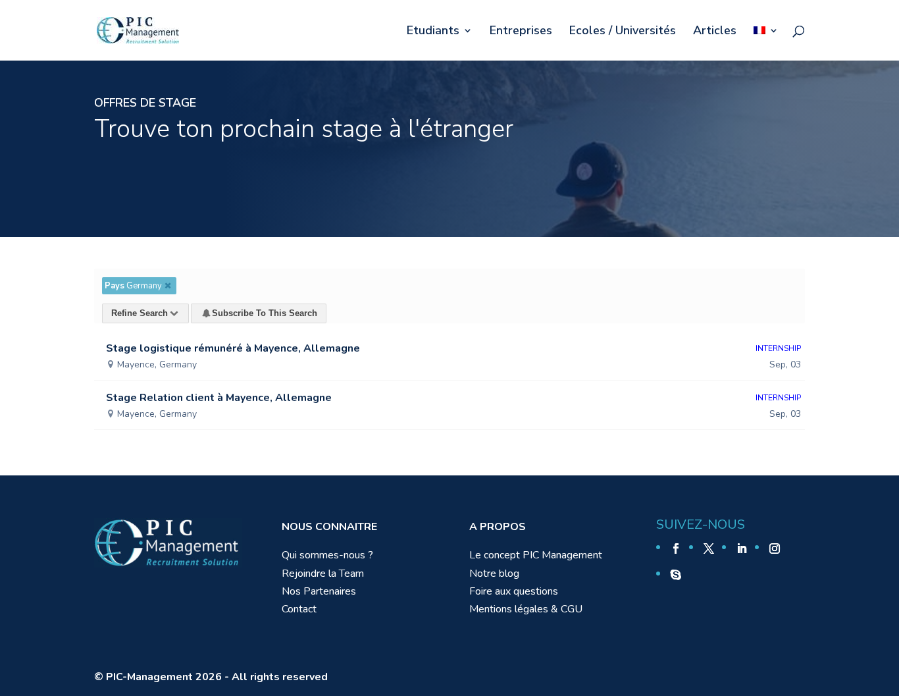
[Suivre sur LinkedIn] (741, 548)
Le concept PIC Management (535, 555)
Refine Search (139, 313)
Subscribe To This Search (264, 313)
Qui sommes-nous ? (327, 555)
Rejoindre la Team (323, 573)
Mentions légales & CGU (525, 609)
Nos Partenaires (319, 591)
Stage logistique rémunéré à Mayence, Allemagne (233, 348)
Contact (299, 609)
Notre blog (494, 573)
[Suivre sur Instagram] (774, 548)
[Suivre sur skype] (675, 574)
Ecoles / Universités (622, 32)
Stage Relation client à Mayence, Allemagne (219, 397)
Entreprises (521, 32)
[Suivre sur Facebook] (675, 548)
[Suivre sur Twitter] (708, 548)
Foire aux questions (513, 591)
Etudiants (433, 32)
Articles (714, 32)
